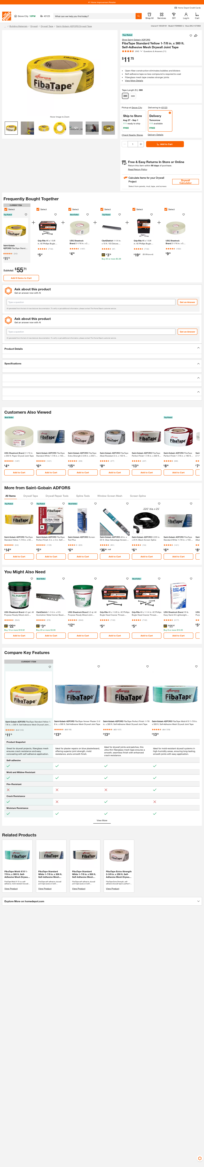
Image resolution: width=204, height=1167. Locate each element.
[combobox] (94, 16)
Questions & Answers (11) (154, 51)
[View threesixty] (76, 128)
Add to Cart (166, 144)
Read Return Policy (137, 169)
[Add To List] (191, 35)
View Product (11, 888)
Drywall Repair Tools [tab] (57, 495)
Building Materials (18, 26)
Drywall (34, 26)
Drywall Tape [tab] (30, 495)
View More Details (134, 80)
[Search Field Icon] (139, 16)
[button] (102, 349)
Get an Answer (187, 302)
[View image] (11, 128)
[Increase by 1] (141, 144)
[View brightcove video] (92, 128)
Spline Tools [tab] (83, 495)
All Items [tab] (10, 495)
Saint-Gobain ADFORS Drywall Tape (74, 26)
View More (102, 820)
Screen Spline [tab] (138, 495)
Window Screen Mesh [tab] (109, 495)
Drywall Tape (47, 26)
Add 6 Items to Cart (21, 278)
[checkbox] (5, 209)
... (5, 26)
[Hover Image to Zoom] (59, 74)
